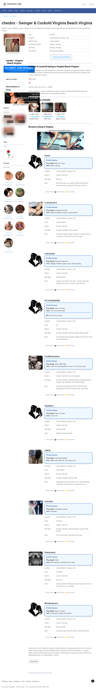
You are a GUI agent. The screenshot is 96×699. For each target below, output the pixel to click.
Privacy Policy (20, 687)
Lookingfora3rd (50, 203)
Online (10, 10)
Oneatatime (49, 406)
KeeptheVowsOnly (8, 182)
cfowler (8, 249)
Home (4, 10)
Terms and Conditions (8, 687)
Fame (44, 10)
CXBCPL (47, 450)
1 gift (5, 146)
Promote (28, 681)
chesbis (13, 16)
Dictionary (17, 681)
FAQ (23, 681)
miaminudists (20, 199)
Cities (16, 10)
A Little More (18, 125)
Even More (7, 125)
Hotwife (22, 10)
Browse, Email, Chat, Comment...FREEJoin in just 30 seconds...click (19, 69)
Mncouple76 (8, 216)
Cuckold (37, 10)
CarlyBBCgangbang (52, 356)
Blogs (11, 681)
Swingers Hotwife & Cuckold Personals (40, 673)
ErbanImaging (49, 552)
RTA (27, 687)
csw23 (20, 182)
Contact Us (57, 10)
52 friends (6, 167)
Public (5, 137)
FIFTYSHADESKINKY (52, 300)
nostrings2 (48, 501)
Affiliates (5, 681)
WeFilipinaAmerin (51, 603)
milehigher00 (20, 216)
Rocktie (6, 16)
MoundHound (9, 232)
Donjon (47, 155)
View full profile (61, 57)
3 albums (6, 112)
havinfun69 (20, 232)
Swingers (30, 10)
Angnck (8, 199)
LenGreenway (49, 254)
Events (50, 10)
